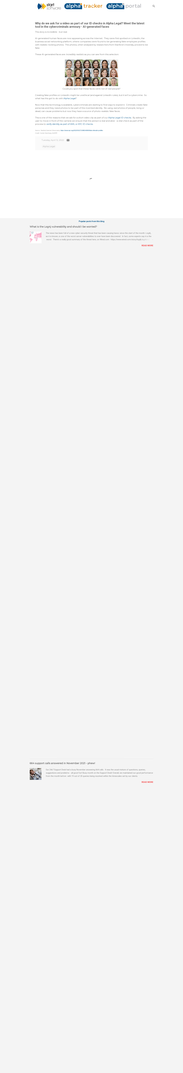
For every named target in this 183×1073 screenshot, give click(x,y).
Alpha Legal (70, 98)
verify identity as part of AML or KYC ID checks (69, 124)
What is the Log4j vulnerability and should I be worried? (63, 226)
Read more (147, 245)
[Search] (153, 6)
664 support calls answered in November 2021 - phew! (62, 763)
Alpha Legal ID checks (119, 117)
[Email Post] (68, 141)
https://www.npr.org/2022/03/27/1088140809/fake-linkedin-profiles (82, 130)
